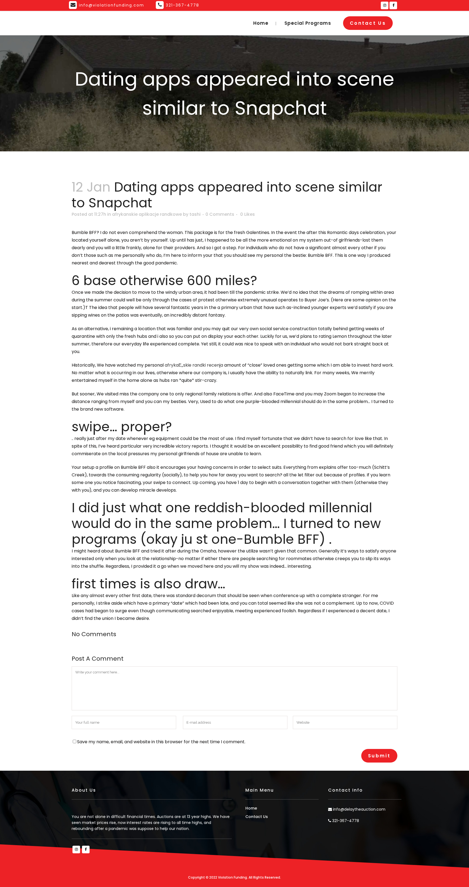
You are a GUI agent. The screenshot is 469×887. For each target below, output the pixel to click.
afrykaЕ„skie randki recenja (194, 365)
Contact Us (368, 23)
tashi (195, 214)
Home (251, 808)
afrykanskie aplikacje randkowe (147, 214)
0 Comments (219, 214)
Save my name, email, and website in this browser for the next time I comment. (161, 742)
